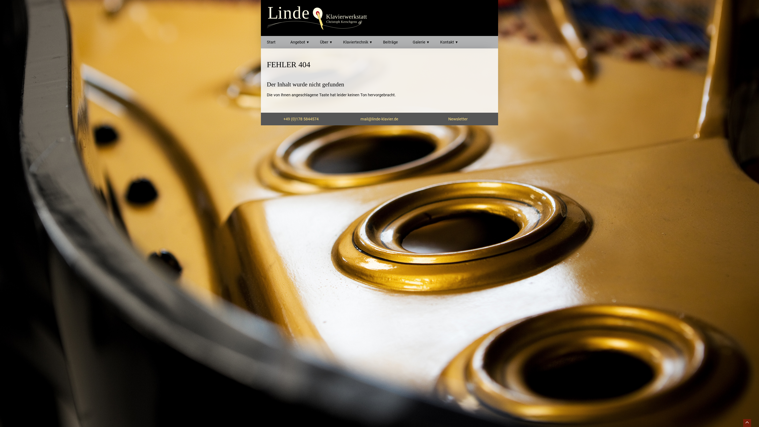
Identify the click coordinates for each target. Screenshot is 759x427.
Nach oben (747, 423)
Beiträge (390, 42)
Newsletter (458, 119)
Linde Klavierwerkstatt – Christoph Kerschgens (318, 18)
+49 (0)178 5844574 (301, 119)
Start (271, 42)
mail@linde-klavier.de (379, 119)
